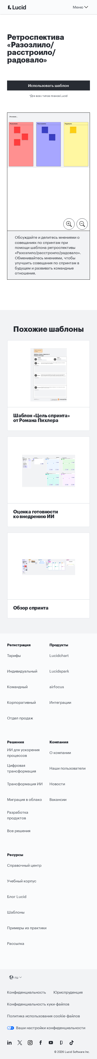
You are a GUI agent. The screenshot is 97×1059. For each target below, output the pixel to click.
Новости (57, 783)
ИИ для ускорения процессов (23, 753)
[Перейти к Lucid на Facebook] (40, 1042)
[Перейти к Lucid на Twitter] (19, 1042)
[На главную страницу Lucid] (22, 7)
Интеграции (60, 702)
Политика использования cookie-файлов (43, 1016)
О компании (60, 752)
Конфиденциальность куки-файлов (38, 1004)
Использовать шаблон (48, 85)
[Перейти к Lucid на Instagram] (30, 1042)
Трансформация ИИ (25, 783)
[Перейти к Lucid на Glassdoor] (61, 1042)
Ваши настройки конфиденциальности (50, 1027)
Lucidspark (59, 671)
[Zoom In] (69, 223)
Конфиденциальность (26, 992)
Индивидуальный (22, 671)
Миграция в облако (24, 799)
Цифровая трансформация (21, 768)
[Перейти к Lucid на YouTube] (50, 1042)
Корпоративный (21, 702)
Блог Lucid (16, 896)
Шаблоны (15, 912)
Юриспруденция (68, 992)
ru (16, 977)
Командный (17, 686)
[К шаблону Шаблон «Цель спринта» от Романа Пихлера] (48, 386)
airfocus (56, 686)
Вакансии (57, 799)
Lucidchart (59, 655)
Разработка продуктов (17, 815)
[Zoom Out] (82, 223)
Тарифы (14, 655)
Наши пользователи (67, 768)
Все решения (18, 830)
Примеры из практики (26, 927)
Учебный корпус (21, 881)
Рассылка (15, 943)
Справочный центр (24, 865)
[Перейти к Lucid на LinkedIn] (9, 1042)
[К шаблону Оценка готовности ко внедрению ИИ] (48, 482)
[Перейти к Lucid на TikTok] (71, 1042)
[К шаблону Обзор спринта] (48, 575)
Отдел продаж (20, 718)
